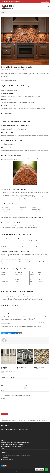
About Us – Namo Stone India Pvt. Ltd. (8, 438)
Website (2, 390)
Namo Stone (21, 326)
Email (26, 385)
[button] (48, 6)
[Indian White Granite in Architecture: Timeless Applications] (8, 356)
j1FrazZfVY (13, 69)
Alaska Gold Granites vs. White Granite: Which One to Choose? (14, 420)
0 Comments (24, 69)
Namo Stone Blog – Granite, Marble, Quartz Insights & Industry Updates (14, 446)
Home (31, 12)
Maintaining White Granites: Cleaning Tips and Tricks (38, 420)
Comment (3, 398)
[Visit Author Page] (4, 340)
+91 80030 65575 (5, 1)
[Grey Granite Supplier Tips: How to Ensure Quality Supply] (25, 356)
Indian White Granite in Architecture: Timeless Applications (6, 367)
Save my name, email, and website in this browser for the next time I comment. (17, 395)
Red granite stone (4, 88)
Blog (18, 69)
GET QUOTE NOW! (45, 1)
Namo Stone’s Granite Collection (22, 308)
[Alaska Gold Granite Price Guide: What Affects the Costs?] (41, 356)
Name (2, 385)
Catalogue (3, 440)
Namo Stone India (22, 471)
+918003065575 (6, 457)
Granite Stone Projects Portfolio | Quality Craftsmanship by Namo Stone (15, 442)
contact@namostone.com (15, 1)
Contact (2, 448)
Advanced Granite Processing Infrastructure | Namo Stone (12, 444)
